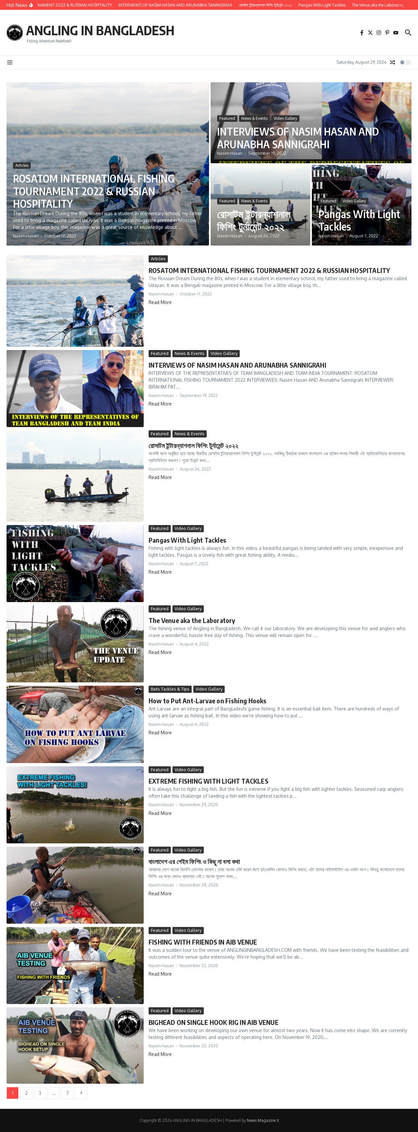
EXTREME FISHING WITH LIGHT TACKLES (208, 781)
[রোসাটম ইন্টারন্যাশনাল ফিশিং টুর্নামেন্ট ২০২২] (75, 476)
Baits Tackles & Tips (170, 689)
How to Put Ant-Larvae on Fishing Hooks (207, 700)
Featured (227, 118)
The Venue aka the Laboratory (192, 620)
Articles (21, 165)
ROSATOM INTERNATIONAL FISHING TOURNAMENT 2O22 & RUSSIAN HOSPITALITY (93, 191)
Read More (160, 302)
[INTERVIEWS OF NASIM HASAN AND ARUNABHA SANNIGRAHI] (75, 388)
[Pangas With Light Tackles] (75, 563)
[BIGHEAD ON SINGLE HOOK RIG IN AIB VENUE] (75, 1045)
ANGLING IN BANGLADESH (100, 30)
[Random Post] (392, 62)
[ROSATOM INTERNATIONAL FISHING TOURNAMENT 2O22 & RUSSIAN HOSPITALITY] (75, 301)
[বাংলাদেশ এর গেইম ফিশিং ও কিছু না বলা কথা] (75, 885)
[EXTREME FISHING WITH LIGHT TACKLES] (75, 804)
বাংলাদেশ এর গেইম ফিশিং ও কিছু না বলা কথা (194, 861)
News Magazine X (263, 1120)
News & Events (254, 118)
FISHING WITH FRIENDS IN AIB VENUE (203, 942)
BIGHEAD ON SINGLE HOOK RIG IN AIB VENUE (214, 1022)
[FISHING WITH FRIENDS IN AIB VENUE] (75, 965)
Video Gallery (285, 118)
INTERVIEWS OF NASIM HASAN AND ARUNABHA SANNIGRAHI (298, 137)
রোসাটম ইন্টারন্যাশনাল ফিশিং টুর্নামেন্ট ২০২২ (253, 220)
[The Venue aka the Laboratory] (75, 643)
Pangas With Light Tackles (359, 220)
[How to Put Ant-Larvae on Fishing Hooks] (75, 724)
